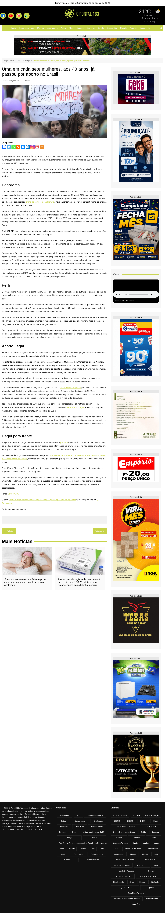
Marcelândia (153, 849)
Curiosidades (80, 821)
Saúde (101, 28)
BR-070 (117, 821)
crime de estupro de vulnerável (40, 202)
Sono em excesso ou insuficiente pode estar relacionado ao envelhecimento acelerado (25, 582)
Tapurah (150, 887)
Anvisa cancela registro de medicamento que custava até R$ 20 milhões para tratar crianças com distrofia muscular (79, 582)
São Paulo (155, 882)
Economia (90, 28)
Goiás (153, 838)
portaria (64, 442)
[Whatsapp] (13, 147)
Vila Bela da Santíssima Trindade (127, 899)
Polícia (63, 28)
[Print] (18, 147)
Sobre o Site (112, 28)
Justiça (69, 838)
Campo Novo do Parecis (125, 826)
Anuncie (133, 28)
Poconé (151, 871)
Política (83, 849)
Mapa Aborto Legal (75, 407)
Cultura (63, 821)
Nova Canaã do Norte (125, 860)
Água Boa (136, 904)
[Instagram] (32, 147)
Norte (156, 854)
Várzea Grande (152, 899)
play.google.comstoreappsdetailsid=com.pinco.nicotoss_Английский (87, 843)
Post (92, 849)
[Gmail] (37, 147)
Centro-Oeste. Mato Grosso (124, 832)
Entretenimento (97, 826)
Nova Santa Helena (121, 865)
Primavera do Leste (148, 876)
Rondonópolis (118, 882)
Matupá (40, 28)
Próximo (98, 531)
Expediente (145, 28)
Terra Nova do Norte (136, 893)
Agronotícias (65, 815)
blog (78, 815)
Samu (102, 849)
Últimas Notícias (92, 860)
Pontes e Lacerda (123, 876)
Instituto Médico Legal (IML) (93, 832)
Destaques (98, 821)
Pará (156, 865)
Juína (116, 849)
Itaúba (135, 843)
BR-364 (143, 821)
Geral (71, 28)
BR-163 (130, 821)
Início (13, 28)
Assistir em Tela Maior (124, 301)
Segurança (78, 854)
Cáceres (136, 838)
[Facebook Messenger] (23, 147)
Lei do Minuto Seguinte (70, 387)
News (94, 838)
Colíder (143, 832)
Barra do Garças (152, 815)
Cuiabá (119, 838)
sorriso (142, 882)
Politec (61, 849)
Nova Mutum (150, 860)
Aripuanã (136, 815)
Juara (156, 843)
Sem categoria (97, 854)
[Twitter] (9, 147)
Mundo (145, 854)
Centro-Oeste (151, 826)
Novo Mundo (52, 28)
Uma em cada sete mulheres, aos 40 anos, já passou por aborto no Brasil (42, 499)
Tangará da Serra (125, 887)
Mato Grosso (119, 854)
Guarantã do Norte (26, 28)
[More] (42, 147)
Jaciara (146, 843)
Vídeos (67, 860)
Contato (123, 28)
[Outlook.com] (28, 147)
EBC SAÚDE (13, 494)
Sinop (131, 882)
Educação (80, 826)
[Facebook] (4, 147)
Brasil (155, 821)
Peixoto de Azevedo (126, 871)
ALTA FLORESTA (120, 815)
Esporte (80, 28)
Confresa (155, 832)
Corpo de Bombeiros (95, 815)
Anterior (10, 531)
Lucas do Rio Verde (133, 849)
